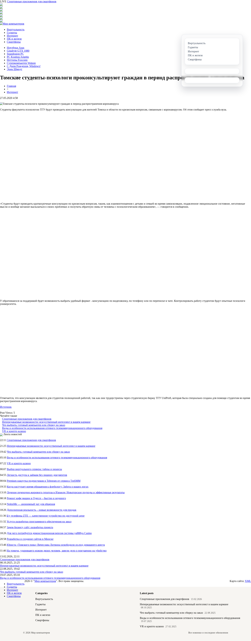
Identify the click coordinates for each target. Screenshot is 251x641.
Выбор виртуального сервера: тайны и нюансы (34, 469)
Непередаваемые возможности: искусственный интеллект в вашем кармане (46, 421)
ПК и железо (14, 38)
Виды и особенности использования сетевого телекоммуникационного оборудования (52, 428)
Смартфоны (14, 41)
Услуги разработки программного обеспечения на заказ (39, 521)
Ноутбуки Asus (15, 47)
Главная (11, 86)
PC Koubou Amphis (18, 56)
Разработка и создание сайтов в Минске (30, 539)
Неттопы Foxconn (17, 60)
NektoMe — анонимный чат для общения (31, 504)
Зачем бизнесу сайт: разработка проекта (30, 527)
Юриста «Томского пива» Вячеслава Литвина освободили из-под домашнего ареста (56, 544)
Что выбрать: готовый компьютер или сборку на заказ (33, 425)
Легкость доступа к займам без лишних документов (37, 475)
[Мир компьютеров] (12, 23)
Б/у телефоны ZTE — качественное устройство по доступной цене (46, 515)
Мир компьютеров (45, 581)
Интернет (12, 35)
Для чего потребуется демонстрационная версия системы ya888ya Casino (49, 533)
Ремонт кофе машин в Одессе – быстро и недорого (36, 498)
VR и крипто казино (14, 431)
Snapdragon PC (15, 53)
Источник (6, 406)
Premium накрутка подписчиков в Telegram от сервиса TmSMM (43, 480)
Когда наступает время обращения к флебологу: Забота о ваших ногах (47, 486)
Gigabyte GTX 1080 (18, 50)
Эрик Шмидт (14, 69)
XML (248, 581)
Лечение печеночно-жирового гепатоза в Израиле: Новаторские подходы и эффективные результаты (66, 492)
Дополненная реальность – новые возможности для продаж (41, 509)
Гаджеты (12, 32)
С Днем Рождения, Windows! (23, 66)
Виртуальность (15, 29)
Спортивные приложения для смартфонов (31, 1)
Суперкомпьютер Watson (21, 63)
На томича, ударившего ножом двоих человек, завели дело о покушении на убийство (57, 550)
